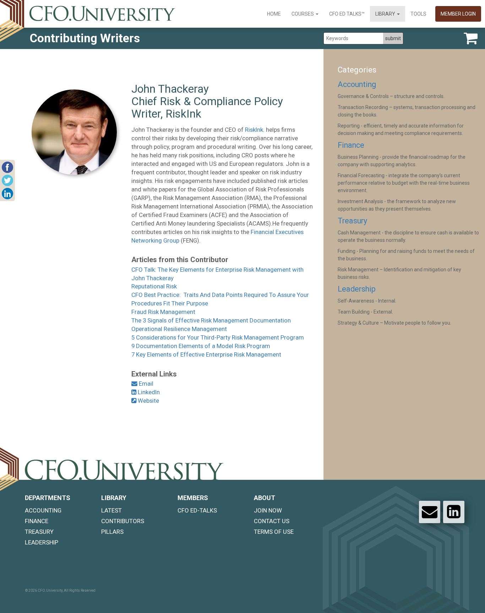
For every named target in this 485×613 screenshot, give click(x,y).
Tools (418, 14)
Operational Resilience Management (179, 328)
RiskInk (254, 129)
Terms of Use (274, 531)
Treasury (352, 220)
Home (274, 14)
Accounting (357, 84)
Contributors (122, 521)
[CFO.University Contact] (429, 512)
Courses (303, 14)
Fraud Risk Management (163, 311)
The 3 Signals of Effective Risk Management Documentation (211, 320)
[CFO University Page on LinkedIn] (454, 512)
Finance (351, 145)
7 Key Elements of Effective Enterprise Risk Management (206, 354)
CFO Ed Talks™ (347, 14)
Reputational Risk (154, 286)
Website (147, 400)
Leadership (357, 288)
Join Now (268, 510)
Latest (111, 510)
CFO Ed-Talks (197, 510)
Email (145, 383)
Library (385, 14)
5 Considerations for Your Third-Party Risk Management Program (217, 337)
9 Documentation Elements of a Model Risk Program (200, 345)
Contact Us (271, 521)
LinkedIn (148, 392)
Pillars (112, 531)
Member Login (458, 14)
